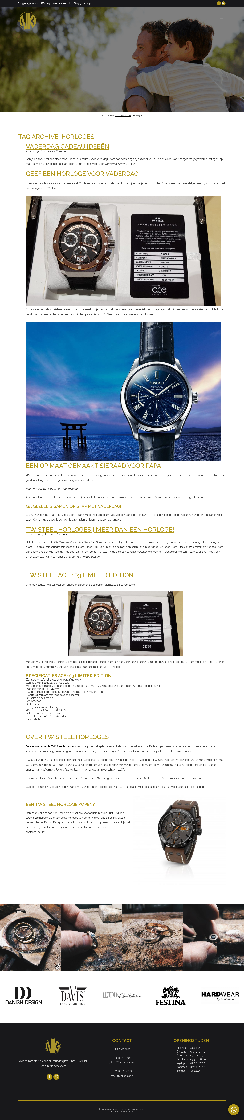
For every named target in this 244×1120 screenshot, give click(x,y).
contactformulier (35, 832)
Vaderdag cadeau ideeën (67, 146)
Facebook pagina (107, 786)
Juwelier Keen (123, 115)
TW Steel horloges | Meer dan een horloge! (100, 529)
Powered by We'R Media (122, 1111)
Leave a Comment (57, 151)
